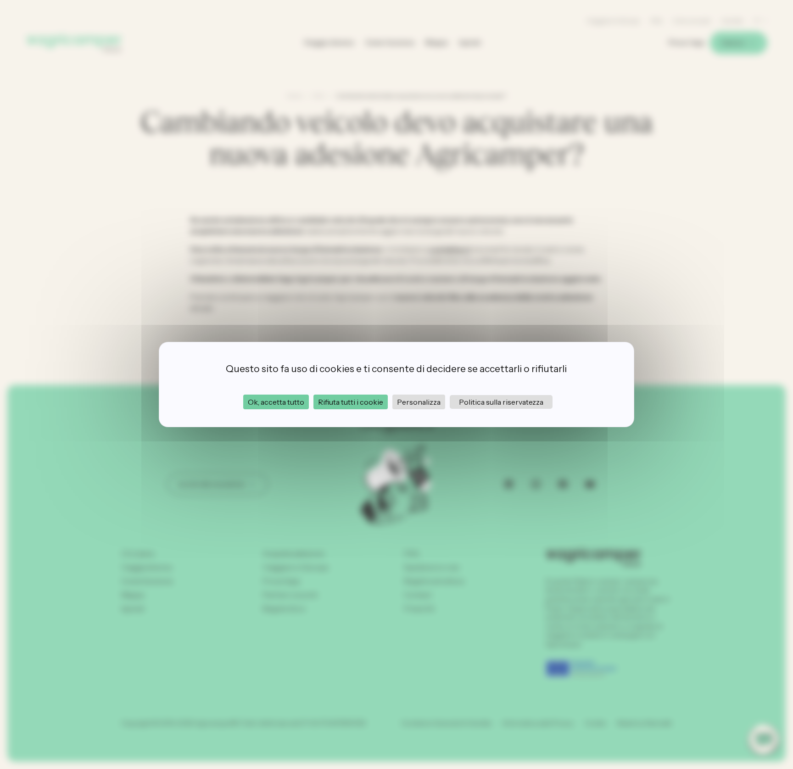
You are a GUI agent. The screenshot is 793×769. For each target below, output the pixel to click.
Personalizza (419, 402)
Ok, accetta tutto (276, 402)
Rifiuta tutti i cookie (350, 402)
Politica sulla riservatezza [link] (501, 402)
